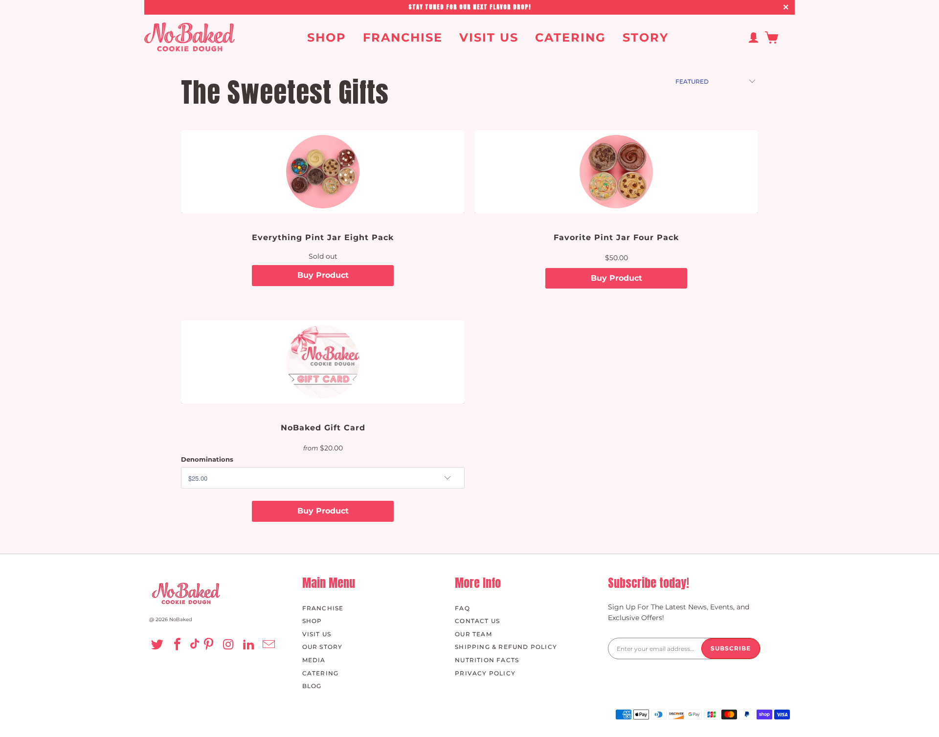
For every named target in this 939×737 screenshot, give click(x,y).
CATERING (570, 38)
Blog (312, 686)
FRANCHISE (403, 38)
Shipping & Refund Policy (506, 646)
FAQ (462, 608)
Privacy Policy (485, 673)
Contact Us (477, 621)
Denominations (207, 459)
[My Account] (753, 37)
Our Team (473, 634)
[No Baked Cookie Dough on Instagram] (230, 645)
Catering (320, 673)
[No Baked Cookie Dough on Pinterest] (210, 645)
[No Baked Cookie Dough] (189, 37)
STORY (646, 38)
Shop (312, 621)
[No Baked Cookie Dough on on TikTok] (194, 645)
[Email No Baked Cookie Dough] (270, 645)
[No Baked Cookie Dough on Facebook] (178, 645)
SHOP (326, 38)
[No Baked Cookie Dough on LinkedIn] (250, 645)
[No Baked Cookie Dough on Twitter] (158, 645)
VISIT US (488, 38)
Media (314, 660)
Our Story (322, 646)
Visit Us (317, 634)
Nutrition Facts (487, 660)
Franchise (323, 608)
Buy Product (323, 275)
